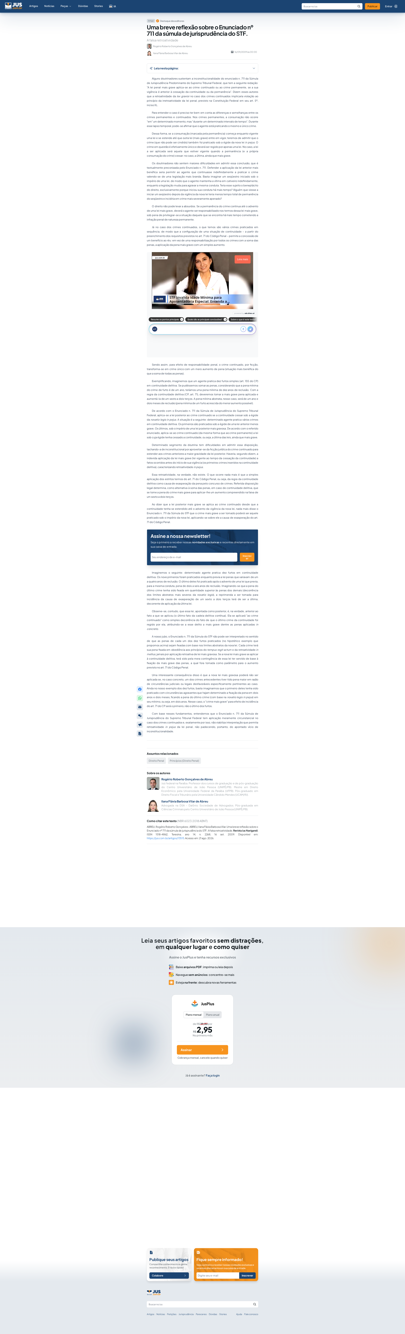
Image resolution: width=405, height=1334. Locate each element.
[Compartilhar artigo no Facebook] (140, 689)
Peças (64, 6)
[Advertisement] (202, 881)
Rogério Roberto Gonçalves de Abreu (187, 779)
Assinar (186, 1050)
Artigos (33, 6)
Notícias (49, 6)
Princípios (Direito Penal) (184, 760)
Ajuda (239, 1314)
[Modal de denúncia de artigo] (140, 725)
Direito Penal (156, 760)
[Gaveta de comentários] (140, 716)
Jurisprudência (186, 1314)
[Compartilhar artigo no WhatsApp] (140, 698)
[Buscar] (359, 6)
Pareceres (201, 1314)
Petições (171, 1314)
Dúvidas (83, 6)
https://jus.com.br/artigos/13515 (165, 838)
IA (115, 6)
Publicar (372, 6)
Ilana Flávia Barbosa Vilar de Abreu (184, 801)
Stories (98, 6)
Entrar (388, 6)
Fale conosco (251, 1314)
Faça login (213, 1075)
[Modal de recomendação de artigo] (140, 707)
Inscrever (247, 557)
